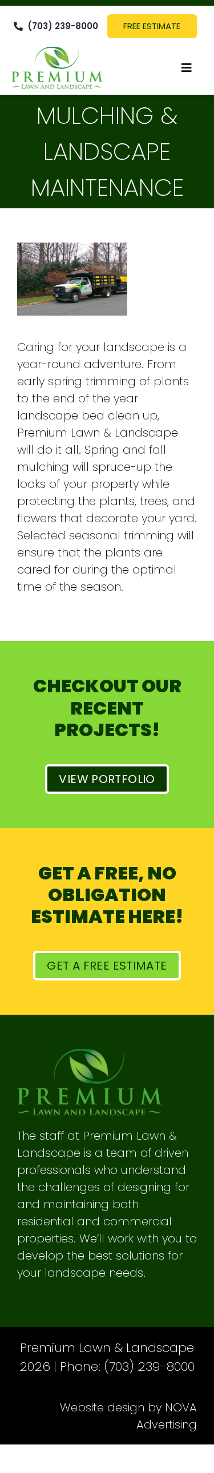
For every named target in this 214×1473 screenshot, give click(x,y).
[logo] (57, 53)
